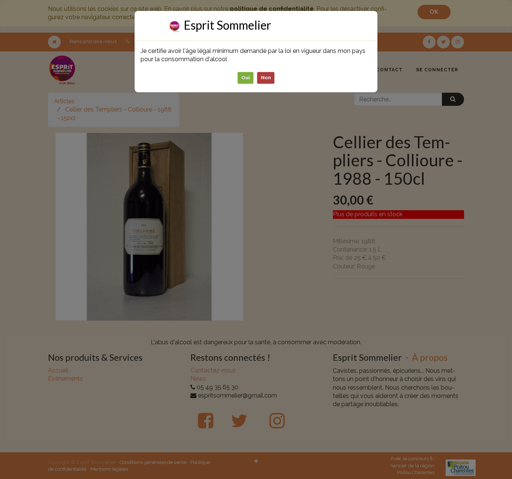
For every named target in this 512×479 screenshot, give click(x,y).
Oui (245, 77)
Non (266, 77)
